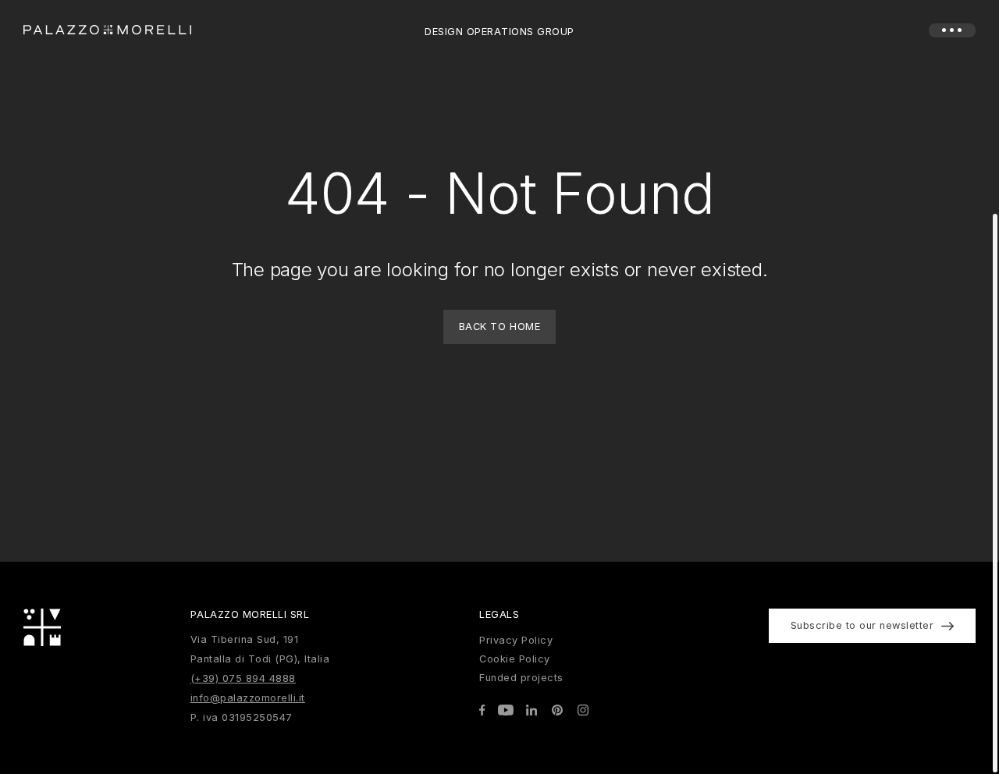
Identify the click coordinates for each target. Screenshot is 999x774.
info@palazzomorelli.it (247, 698)
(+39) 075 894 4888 (243, 678)
